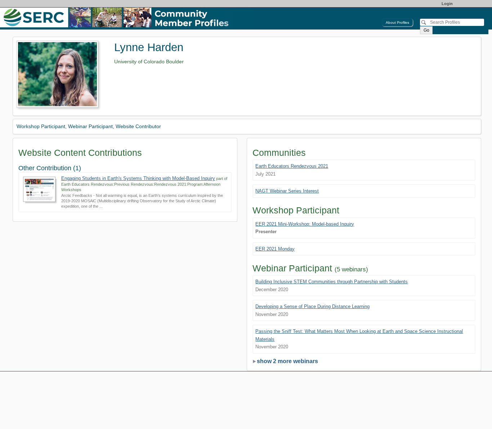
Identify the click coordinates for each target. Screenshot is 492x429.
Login (447, 3)
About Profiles (397, 22)
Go (426, 30)
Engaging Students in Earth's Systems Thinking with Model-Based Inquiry (138, 178)
